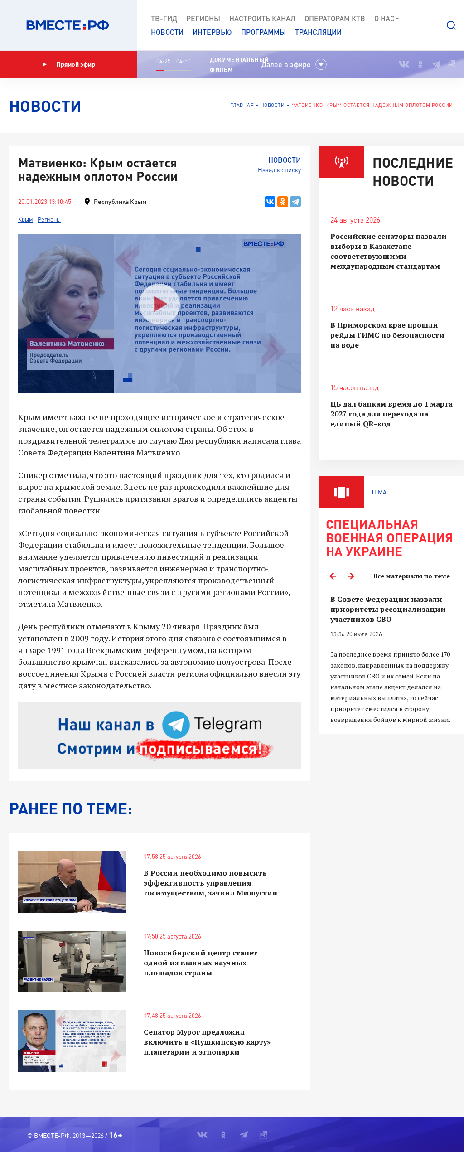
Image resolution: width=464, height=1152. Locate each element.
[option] (391, 659)
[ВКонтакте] (270, 201)
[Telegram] (295, 201)
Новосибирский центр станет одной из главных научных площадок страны (200, 963)
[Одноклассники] (282, 201)
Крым (25, 219)
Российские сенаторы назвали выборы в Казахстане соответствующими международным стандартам (388, 251)
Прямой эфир (75, 64)
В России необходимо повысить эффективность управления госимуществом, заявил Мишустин (210, 883)
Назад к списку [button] (279, 170)
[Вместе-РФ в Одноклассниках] (421, 64)
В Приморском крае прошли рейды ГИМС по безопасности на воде (387, 335)
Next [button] (351, 576)
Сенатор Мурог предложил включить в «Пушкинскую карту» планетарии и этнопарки (207, 1042)
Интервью (212, 32)
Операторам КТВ (334, 18)
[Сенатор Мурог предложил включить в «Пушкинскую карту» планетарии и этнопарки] (72, 1040)
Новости (167, 32)
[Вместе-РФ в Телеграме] (436, 64)
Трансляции (318, 32)
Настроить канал (262, 18)
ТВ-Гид (164, 18)
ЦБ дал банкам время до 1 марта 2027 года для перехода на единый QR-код (391, 414)
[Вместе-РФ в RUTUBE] (451, 64)
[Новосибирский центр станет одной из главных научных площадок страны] (72, 961)
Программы (263, 32)
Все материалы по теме (411, 575)
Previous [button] (333, 576)
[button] (451, 25)
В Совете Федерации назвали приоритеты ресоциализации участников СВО (388, 609)
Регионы (203, 18)
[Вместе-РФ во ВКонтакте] (404, 64)
